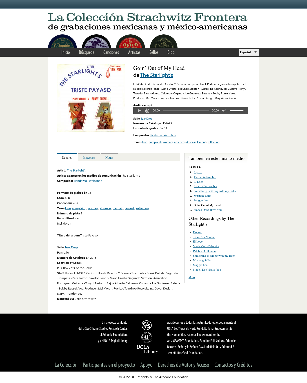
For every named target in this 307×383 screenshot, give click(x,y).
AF (147, 337)
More (192, 277)
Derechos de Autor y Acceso (183, 364)
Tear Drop (146, 118)
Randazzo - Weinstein (163, 135)
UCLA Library (147, 349)
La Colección (66, 364)
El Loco (198, 182)
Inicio (65, 52)
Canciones (111, 52)
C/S (147, 325)
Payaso (198, 172)
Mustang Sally (202, 196)
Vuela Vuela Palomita (206, 246)
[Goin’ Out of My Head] (91, 130)
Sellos (153, 52)
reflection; (214, 142)
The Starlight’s (156, 74)
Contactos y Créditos (233, 364)
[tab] (67, 157)
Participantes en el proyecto (109, 364)
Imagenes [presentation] (89, 157)
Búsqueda (86, 52)
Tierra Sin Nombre (205, 177)
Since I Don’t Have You (208, 210)
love (144, 142)
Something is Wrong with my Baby (215, 191)
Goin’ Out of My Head (207, 205)
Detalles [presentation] (67, 157)
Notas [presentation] (109, 157)
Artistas (134, 52)
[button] (139, 110)
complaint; (155, 142)
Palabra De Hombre (205, 186)
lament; (201, 142)
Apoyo (146, 364)
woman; (168, 142)
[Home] (153, 22)
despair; (191, 142)
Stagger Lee (201, 200)
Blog (171, 52)
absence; (179, 142)
